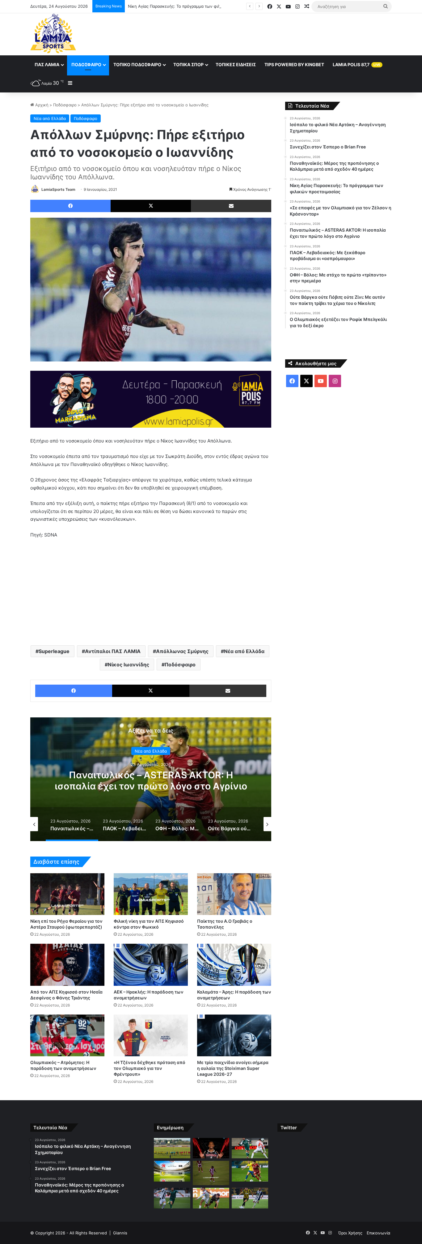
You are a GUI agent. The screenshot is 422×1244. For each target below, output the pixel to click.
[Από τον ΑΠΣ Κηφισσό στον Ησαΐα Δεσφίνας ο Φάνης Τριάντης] (67, 964)
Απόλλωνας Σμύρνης (182, 651)
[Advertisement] (272, 33)
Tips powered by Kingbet (294, 64)
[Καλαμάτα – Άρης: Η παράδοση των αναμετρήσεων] (234, 964)
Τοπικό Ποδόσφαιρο (137, 64)
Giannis (120, 1232)
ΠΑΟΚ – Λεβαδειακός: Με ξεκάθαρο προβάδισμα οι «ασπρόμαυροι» (151, 780)
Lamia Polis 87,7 (356, 64)
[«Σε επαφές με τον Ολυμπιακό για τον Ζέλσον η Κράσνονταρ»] (211, 1173)
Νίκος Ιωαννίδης (128, 664)
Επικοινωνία (378, 1232)
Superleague (54, 651)
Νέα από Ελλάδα (50, 118)
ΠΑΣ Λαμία (47, 64)
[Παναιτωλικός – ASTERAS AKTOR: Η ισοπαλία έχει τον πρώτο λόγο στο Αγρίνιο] (250, 1171)
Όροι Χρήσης (350, 1232)
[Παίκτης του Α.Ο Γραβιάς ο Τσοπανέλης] (234, 894)
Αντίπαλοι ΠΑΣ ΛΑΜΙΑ (113, 651)
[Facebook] (70, 206)
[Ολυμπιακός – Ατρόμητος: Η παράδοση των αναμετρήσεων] (67, 1035)
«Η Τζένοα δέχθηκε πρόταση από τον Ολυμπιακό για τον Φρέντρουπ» (149, 1068)
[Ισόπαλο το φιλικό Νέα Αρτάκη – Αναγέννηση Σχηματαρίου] (172, 1148)
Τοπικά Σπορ (188, 64)
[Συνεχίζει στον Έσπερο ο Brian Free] (211, 1148)
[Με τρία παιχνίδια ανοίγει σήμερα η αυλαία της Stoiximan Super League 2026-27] (234, 1035)
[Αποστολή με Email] (231, 206)
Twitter (289, 1128)
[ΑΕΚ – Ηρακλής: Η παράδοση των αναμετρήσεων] (151, 964)
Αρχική (41, 104)
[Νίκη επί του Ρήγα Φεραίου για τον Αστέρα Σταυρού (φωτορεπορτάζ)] (67, 894)
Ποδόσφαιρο (86, 64)
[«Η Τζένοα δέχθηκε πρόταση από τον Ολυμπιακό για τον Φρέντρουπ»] (151, 1035)
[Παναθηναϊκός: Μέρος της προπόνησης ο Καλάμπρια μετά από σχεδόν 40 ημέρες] (250, 1148)
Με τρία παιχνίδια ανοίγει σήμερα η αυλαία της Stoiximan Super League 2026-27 (232, 1068)
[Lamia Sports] (53, 33)
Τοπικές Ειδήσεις (236, 64)
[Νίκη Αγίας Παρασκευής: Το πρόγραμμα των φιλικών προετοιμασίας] (172, 1171)
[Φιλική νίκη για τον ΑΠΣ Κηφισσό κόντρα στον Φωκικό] (151, 894)
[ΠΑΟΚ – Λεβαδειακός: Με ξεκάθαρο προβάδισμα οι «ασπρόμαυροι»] (172, 1198)
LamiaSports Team (58, 189)
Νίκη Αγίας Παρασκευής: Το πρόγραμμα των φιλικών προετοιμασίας (193, 6)
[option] (150, 779)
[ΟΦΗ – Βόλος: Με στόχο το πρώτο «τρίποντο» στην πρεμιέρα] (211, 1198)
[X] (151, 206)
